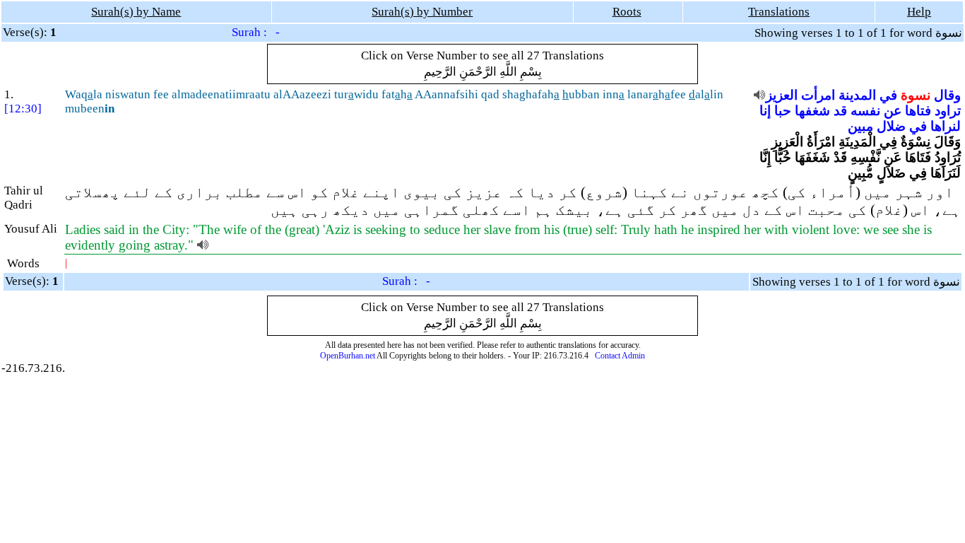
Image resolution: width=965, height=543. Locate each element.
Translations (779, 11)
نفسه (865, 110)
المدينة (857, 95)
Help (919, 11)
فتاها (918, 110)
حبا (782, 110)
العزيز (782, 95)
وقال (947, 95)
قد (840, 110)
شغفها (812, 110)
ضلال (891, 126)
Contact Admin (620, 356)
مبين (860, 126)
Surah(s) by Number (422, 11)
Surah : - (256, 32)
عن (892, 110)
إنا (765, 110)
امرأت (818, 95)
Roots (626, 11)
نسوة (915, 95)
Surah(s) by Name (136, 11)
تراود (948, 110)
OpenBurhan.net (347, 356)
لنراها (945, 126)
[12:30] (23, 108)
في (888, 95)
